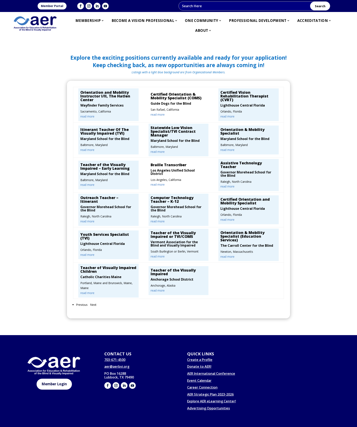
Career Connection (202, 387)
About (201, 30)
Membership (88, 20)
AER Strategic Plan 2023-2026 (210, 394)
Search (320, 6)
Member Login (54, 384)
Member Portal (52, 6)
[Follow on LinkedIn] (97, 6)
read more (87, 116)
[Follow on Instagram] (89, 6)
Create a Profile (199, 359)
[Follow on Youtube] (105, 6)
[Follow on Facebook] (80, 6)
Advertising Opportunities (208, 408)
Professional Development (257, 20)
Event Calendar (199, 380)
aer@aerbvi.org (116, 366)
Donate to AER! (199, 366)
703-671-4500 (114, 359)
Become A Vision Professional (143, 20)
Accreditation (312, 20)
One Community (201, 20)
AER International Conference (211, 373)
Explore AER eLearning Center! (211, 401)
